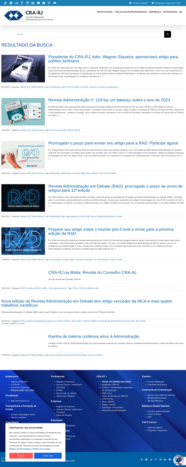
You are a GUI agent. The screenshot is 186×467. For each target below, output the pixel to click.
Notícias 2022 (26, 173)
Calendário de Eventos (157, 384)
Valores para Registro (65, 396)
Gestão (76, 87)
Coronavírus (80, 260)
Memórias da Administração (114, 410)
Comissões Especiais (20, 387)
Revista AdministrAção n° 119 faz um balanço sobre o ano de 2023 (109, 100)
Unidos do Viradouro (95, 355)
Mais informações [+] (20, 401)
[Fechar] (62, 425)
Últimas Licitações (18, 417)
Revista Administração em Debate (109, 216)
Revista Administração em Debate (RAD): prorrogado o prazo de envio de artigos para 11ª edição (115, 188)
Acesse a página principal (158, 411)
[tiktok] (142, 459)
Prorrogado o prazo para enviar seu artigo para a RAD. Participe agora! (113, 143)
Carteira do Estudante (65, 425)
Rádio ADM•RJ (108, 402)
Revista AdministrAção (78, 355)
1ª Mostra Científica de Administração (96, 321)
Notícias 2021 (25, 216)
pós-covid (97, 260)
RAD (108, 173)
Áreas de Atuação (64, 415)
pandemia (89, 260)
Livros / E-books (154, 414)
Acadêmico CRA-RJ (110, 384)
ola (81, 87)
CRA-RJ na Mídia (27, 288)
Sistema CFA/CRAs (19, 382)
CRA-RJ (70, 87)
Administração (54, 87)
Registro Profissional (65, 382)
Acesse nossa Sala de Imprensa (161, 395)
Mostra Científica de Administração (33, 321)
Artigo (83, 173)
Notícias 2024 (25, 87)
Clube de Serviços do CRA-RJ (115, 396)
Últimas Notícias (37, 87)
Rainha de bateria (56, 355)
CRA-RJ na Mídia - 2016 (43, 288)
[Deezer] (151, 459)
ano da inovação (60, 130)
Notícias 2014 (52, 321)
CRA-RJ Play (107, 399)
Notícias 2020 (26, 260)
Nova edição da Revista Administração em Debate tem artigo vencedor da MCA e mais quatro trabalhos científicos (86, 303)
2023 (52, 130)
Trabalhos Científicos (9, 323)
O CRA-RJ (15, 384)
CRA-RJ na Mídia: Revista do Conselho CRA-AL (92, 272)
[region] (35, 442)
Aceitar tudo (48, 456)
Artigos (72, 260)
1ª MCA (79, 321)
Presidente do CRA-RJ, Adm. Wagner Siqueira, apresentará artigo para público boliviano (113, 59)
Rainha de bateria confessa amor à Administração (93, 336)
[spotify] (146, 459)
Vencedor (21, 323)
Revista (85, 87)
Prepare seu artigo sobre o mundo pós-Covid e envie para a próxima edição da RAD (111, 231)
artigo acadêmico (92, 173)
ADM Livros (107, 393)
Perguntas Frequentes (157, 430)
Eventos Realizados (155, 382)
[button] (181, 12)
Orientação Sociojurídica (112, 407)
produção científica (109, 260)
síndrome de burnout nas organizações (103, 87)
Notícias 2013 (26, 355)
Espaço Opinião (109, 404)
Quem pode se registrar (66, 393)
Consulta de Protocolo (65, 436)
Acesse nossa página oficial (23, 414)
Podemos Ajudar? (155, 427)
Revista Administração (157, 398)
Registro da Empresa (65, 406)
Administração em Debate (70, 173)
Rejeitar (21, 456)
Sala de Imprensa (59, 288)
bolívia (63, 87)
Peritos (59, 390)
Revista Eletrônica (155, 401)
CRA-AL (75, 288)
